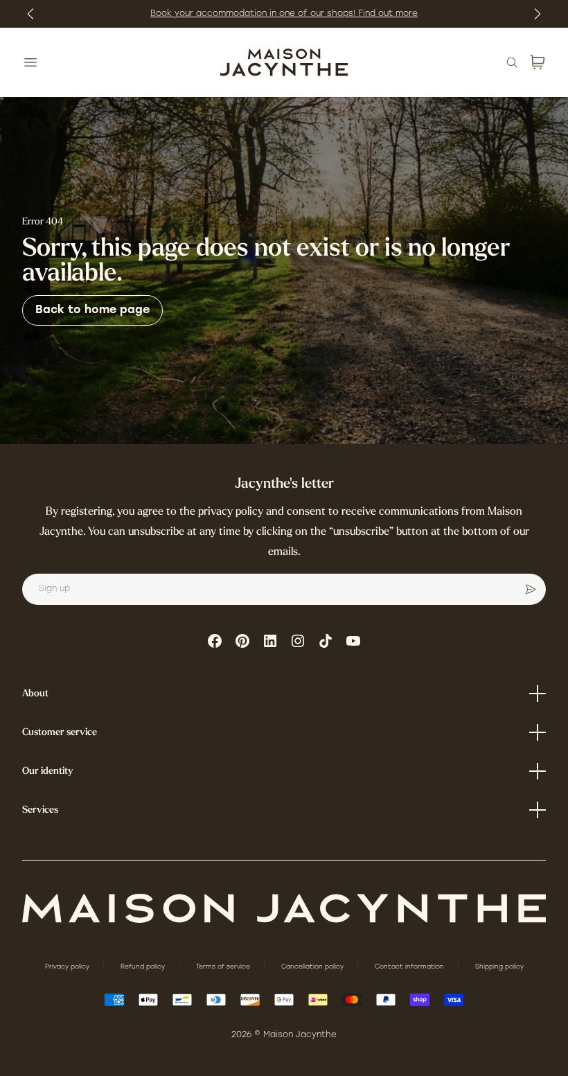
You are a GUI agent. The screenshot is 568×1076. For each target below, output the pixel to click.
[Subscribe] (530, 589)
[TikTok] (325, 641)
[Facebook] (214, 641)
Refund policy (144, 967)
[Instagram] (298, 641)
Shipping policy (499, 967)
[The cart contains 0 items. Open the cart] (537, 62)
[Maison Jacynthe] (284, 62)
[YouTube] (353, 641)
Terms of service (224, 967)
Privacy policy (68, 967)
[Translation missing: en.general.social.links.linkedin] (270, 641)
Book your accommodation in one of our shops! (254, 14)
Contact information (410, 967)
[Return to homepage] (284, 908)
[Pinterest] (242, 641)
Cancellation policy (313, 967)
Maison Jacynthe (300, 1035)
